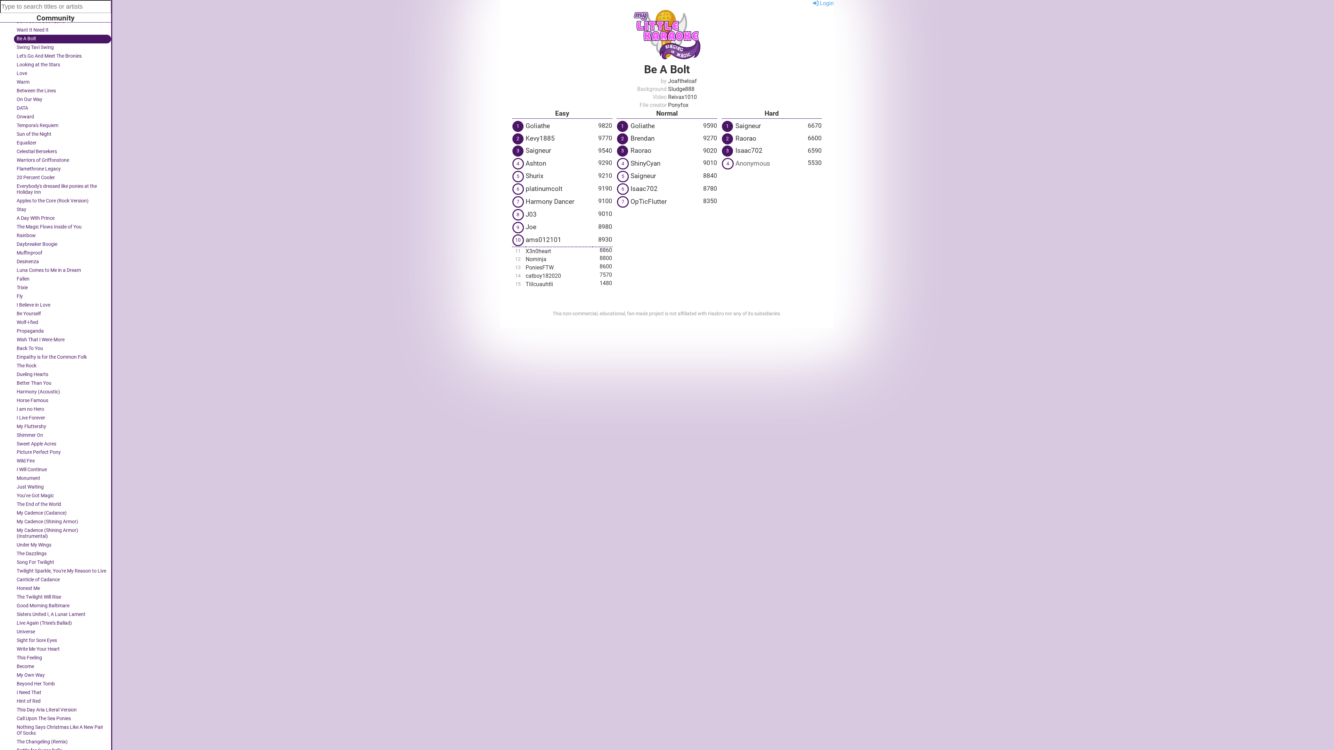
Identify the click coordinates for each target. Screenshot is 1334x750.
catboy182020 (543, 276)
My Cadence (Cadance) (42, 513)
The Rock (26, 366)
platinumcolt (544, 189)
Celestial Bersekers (37, 152)
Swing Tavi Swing (35, 47)
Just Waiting (30, 487)
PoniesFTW (540, 267)
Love (22, 73)
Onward (25, 117)
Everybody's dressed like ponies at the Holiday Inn (57, 189)
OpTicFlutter (649, 202)
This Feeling (29, 658)
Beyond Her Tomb (36, 684)
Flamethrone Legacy (39, 169)
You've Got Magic (35, 496)
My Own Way (31, 675)
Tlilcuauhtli (539, 284)
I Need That (29, 692)
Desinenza (28, 262)
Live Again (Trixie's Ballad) (44, 623)
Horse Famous (32, 400)
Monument (28, 478)
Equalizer (26, 143)
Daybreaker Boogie (37, 244)
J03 (531, 214)
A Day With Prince (36, 218)
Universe (26, 632)
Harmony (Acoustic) (38, 392)
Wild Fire (26, 461)
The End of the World (39, 504)
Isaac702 (644, 189)
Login (826, 3)
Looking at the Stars (38, 65)
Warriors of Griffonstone (43, 160)
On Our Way (29, 99)
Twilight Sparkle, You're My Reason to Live (61, 571)
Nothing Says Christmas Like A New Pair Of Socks (60, 730)
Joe (531, 227)
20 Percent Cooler (36, 178)
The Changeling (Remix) (42, 742)
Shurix (534, 176)
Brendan (642, 138)
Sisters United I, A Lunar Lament (51, 614)
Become (25, 666)
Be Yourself (29, 314)
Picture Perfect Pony (39, 452)
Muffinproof (29, 253)
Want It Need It (33, 30)
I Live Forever (31, 418)
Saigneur (538, 151)
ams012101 (543, 240)
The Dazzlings (32, 554)
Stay (21, 209)
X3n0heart (538, 251)
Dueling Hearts (32, 374)
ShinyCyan (645, 163)
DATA (22, 108)
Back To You (30, 348)
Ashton (536, 163)
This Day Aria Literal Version (47, 710)
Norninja (536, 259)
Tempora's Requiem (37, 125)
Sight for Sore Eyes (37, 640)
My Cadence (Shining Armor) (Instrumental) (47, 533)
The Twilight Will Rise (39, 597)
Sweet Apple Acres (36, 444)
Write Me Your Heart (38, 649)
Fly (20, 296)
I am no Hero (30, 409)
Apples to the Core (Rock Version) (53, 201)
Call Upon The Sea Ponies (44, 719)
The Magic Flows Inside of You (49, 227)
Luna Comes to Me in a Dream (49, 270)
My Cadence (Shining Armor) (47, 522)
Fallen (23, 279)
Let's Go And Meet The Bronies (49, 56)
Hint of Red (29, 701)
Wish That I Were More (41, 340)
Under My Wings (34, 545)
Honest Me (28, 588)
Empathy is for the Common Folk (52, 357)
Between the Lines (36, 91)
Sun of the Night (34, 134)
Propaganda (30, 331)
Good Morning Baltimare (43, 606)
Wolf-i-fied (27, 322)
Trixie (22, 288)
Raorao (641, 151)
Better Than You (34, 383)
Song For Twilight (35, 562)
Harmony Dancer (550, 202)
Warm (23, 82)
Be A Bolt (26, 39)
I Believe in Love (33, 305)
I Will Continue (32, 470)
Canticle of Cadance (38, 580)
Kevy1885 (540, 138)
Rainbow (26, 236)
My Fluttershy (31, 427)
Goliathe (538, 126)
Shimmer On (30, 435)
